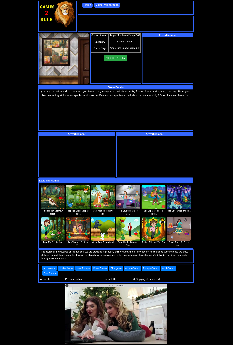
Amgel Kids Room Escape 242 (125, 48)
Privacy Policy (73, 279)
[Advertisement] (136, 23)
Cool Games (168, 268)
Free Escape (50, 273)
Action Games (132, 268)
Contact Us (109, 279)
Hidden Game (66, 268)
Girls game (116, 268)
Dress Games (100, 268)
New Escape (83, 268)
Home (87, 4)
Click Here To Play (115, 58)
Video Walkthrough (107, 4)
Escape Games (151, 268)
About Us (45, 279)
